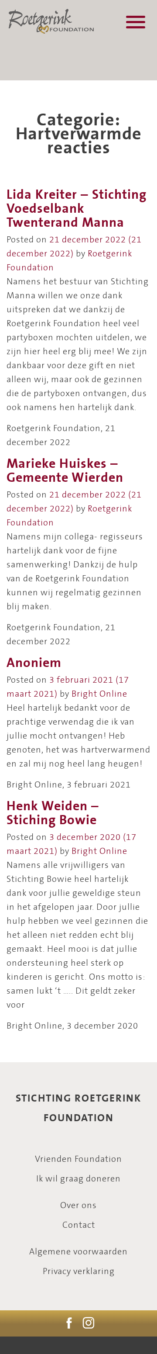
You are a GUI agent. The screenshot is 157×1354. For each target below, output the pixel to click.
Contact (78, 1225)
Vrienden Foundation (78, 1159)
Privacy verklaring (79, 1272)
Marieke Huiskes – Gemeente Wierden (65, 470)
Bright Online (99, 694)
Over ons (78, 1206)
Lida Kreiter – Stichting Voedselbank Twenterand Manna (77, 208)
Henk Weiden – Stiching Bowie (53, 813)
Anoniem (34, 663)
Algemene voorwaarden (78, 1252)
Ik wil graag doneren (78, 1179)
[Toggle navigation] (135, 22)
